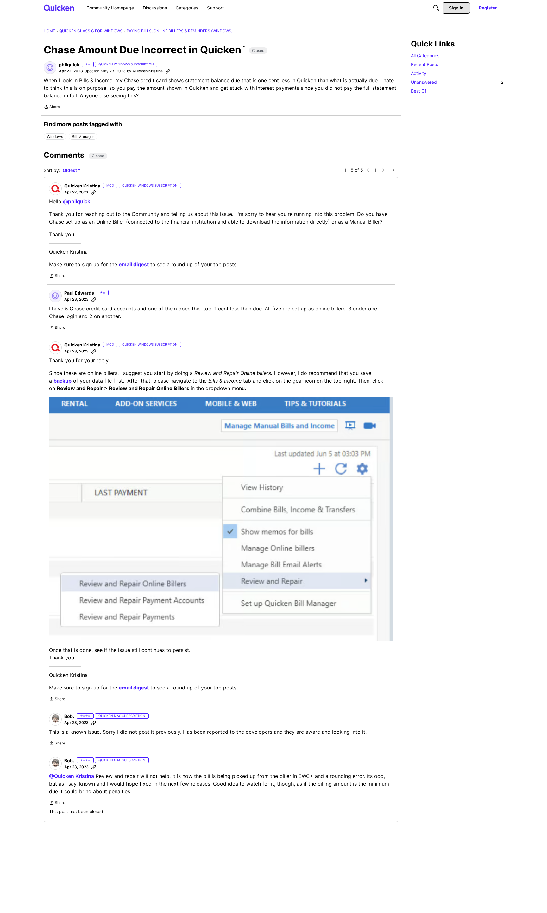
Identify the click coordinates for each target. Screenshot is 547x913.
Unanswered (457, 82)
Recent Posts (424, 64)
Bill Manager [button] (83, 136)
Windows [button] (55, 136)
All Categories (425, 55)
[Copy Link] (168, 71)
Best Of (418, 91)
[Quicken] (59, 8)
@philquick (76, 201)
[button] (50, 67)
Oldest (70, 171)
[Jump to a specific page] (393, 170)
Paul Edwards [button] (79, 293)
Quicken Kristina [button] (148, 71)
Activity (418, 73)
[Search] (436, 8)
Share (52, 107)
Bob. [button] (69, 716)
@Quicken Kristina (71, 776)
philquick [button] (69, 64)
